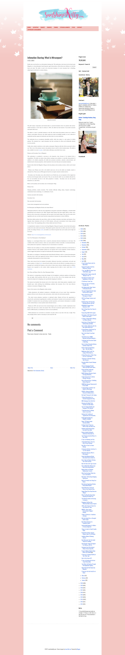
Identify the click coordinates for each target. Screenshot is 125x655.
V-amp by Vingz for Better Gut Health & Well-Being (88, 388)
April (83, 261)
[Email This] (28, 60)
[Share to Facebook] (32, 60)
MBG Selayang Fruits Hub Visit (88, 401)
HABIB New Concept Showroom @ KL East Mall (89, 384)
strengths (41, 150)
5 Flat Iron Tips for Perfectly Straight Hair (88, 284)
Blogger (78, 649)
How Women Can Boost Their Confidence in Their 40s (88, 278)
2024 (81, 233)
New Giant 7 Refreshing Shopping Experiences (89, 477)
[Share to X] (31, 60)
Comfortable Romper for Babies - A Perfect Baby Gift (89, 526)
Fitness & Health (65, 27)
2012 (81, 602)
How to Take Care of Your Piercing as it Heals (87, 295)
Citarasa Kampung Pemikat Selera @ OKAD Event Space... (89, 366)
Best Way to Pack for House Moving (88, 446)
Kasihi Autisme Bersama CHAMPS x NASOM (87, 418)
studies (42, 229)
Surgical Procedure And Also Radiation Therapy (88, 267)
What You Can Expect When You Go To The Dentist (88, 473)
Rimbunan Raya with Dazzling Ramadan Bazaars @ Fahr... (88, 302)
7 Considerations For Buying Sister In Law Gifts (88, 411)
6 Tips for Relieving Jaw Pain (88, 439)
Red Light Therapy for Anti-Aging (89, 395)
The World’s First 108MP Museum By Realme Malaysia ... (89, 337)
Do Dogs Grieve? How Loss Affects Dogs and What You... (88, 425)
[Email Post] (32, 318)
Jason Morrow (68, 649)
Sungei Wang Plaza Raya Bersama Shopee (89, 492)
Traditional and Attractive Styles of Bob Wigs (89, 341)
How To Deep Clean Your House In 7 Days (89, 309)
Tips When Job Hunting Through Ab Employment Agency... (89, 564)
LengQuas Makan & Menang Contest (88, 537)
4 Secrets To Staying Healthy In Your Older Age (89, 555)
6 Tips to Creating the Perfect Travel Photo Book (88, 561)
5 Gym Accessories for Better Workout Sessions (88, 377)
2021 (81, 240)
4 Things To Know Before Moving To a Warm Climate (89, 319)
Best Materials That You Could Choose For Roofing (88, 540)
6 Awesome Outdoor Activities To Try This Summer (89, 449)
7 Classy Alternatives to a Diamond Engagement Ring (88, 397)
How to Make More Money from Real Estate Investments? (88, 466)
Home (29, 27)
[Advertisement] (62, 43)
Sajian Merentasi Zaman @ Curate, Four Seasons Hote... (88, 488)
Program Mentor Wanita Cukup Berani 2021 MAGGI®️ (88, 551)
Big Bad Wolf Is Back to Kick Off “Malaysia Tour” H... (89, 274)
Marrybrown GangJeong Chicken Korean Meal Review (89, 484)
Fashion (49, 27)
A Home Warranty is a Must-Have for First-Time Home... (89, 355)
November (84, 245)
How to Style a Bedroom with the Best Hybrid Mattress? (89, 326)
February (84, 578)
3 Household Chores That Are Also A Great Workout (88, 442)
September (84, 249)
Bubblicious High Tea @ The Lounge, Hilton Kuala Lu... (88, 352)
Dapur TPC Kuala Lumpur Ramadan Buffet (87, 422)
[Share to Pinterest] (33, 60)
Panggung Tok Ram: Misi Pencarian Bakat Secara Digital (89, 503)
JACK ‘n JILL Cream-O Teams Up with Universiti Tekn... (89, 506)
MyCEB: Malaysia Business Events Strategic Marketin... (89, 373)
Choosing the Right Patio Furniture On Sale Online (87, 403)
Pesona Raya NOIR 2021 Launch (88, 313)
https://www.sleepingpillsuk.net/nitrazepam (41, 234)
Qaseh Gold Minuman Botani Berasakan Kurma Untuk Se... (88, 457)
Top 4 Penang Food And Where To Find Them (89, 436)
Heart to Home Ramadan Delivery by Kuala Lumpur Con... (89, 344)
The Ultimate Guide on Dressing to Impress (89, 499)
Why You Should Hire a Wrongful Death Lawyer (89, 518)
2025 (81, 231)
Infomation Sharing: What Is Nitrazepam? (88, 453)
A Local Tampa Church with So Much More (88, 263)
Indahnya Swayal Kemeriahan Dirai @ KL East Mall (88, 429)
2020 (81, 583)
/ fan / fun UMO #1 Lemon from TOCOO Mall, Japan (89, 271)
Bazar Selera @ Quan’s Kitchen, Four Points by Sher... (89, 460)
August (83, 252)
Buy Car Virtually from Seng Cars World (89, 481)
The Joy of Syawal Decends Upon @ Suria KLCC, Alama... (89, 291)
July (83, 254)
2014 (81, 597)
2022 (81, 238)
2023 (81, 236)
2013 (81, 599)
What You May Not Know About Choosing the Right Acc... (88, 495)
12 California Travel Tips (87, 281)
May (83, 259)
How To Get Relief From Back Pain (88, 333)
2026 (81, 229)
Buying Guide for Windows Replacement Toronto (87, 470)
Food (73, 27)
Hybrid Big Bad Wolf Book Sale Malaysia (88, 568)
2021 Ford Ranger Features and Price (89, 298)
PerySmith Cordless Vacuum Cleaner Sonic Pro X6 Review (88, 533)
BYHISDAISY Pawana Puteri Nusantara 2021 (88, 306)
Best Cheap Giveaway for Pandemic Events (87, 522)
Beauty (43, 27)
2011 (81, 604)
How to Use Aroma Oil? (87, 558)
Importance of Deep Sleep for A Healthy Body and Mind (89, 322)
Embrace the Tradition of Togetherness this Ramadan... (89, 414)
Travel (56, 27)
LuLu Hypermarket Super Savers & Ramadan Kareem (89, 288)
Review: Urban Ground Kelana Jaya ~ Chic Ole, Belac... (88, 348)
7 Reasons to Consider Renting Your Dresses (88, 359)
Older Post (72, 368)
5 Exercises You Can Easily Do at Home (89, 572)
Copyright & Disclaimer (34, 29)
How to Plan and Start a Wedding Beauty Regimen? (89, 381)
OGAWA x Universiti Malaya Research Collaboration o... (88, 392)
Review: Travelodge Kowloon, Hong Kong (87, 118)
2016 (81, 592)
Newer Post (30, 368)
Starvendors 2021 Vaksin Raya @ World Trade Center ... (89, 315)
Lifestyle (35, 27)
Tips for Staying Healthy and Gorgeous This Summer (88, 407)
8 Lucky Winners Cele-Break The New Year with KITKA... (89, 330)
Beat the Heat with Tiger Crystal (89, 463)
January (83, 580)
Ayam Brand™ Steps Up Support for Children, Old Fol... (89, 544)
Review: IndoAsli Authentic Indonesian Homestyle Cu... (88, 433)
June (83, 256)
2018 (81, 588)
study (41, 263)
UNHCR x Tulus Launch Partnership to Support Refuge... (87, 511)
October (84, 247)
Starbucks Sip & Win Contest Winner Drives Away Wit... (88, 548)
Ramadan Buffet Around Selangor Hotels (89, 363)
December (84, 242)
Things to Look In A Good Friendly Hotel (89, 529)
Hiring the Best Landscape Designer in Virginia (87, 370)
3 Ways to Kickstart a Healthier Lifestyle (89, 515)
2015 (81, 595)
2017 (81, 590)
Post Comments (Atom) (39, 370)
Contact (79, 27)
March (83, 575)
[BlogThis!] (29, 60)
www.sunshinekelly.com (84, 103)
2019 (81, 585)
